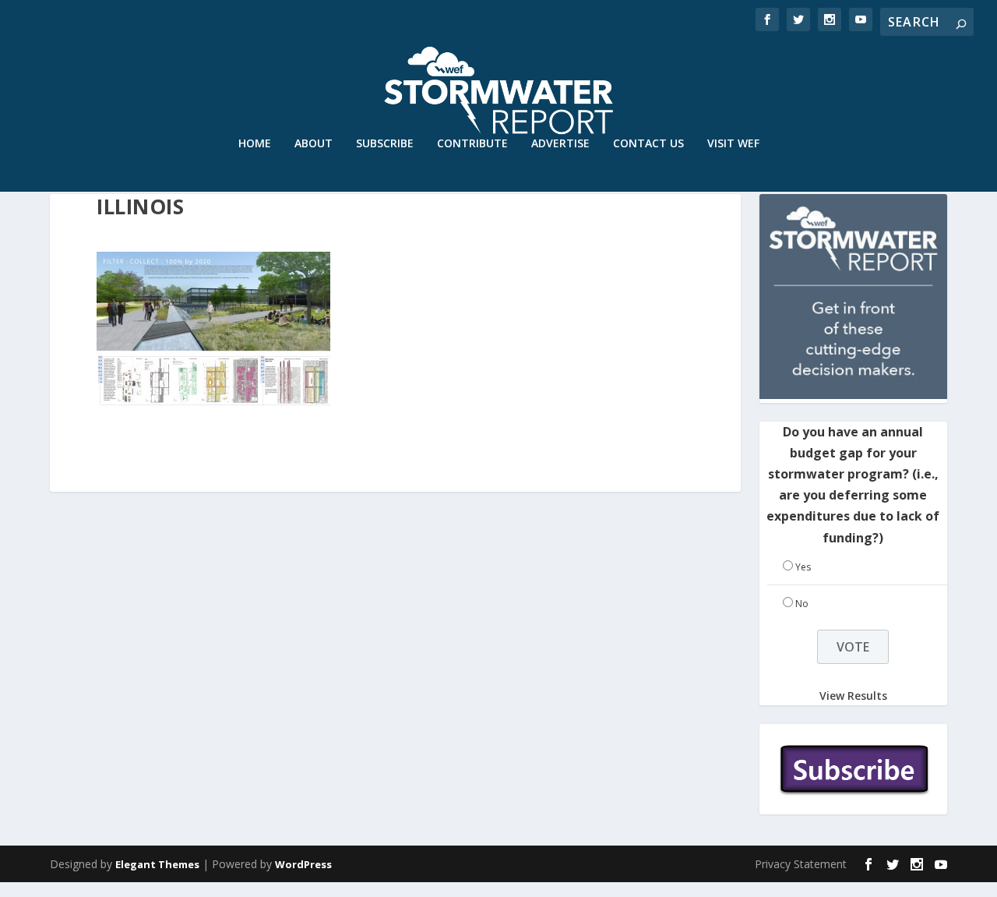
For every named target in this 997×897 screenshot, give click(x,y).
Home (254, 143)
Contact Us (648, 143)
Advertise (560, 143)
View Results (853, 694)
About (313, 143)
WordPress (303, 864)
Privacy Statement (801, 863)
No (802, 603)
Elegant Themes (157, 864)
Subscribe (385, 143)
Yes (803, 567)
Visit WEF (733, 143)
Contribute (472, 143)
